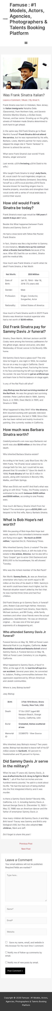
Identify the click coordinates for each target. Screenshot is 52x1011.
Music (25, 100)
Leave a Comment (11, 100)
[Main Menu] (26, 43)
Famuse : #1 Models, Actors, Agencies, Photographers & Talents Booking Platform (28, 19)
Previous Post (25, 844)
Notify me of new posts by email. (23, 962)
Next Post (25, 849)
